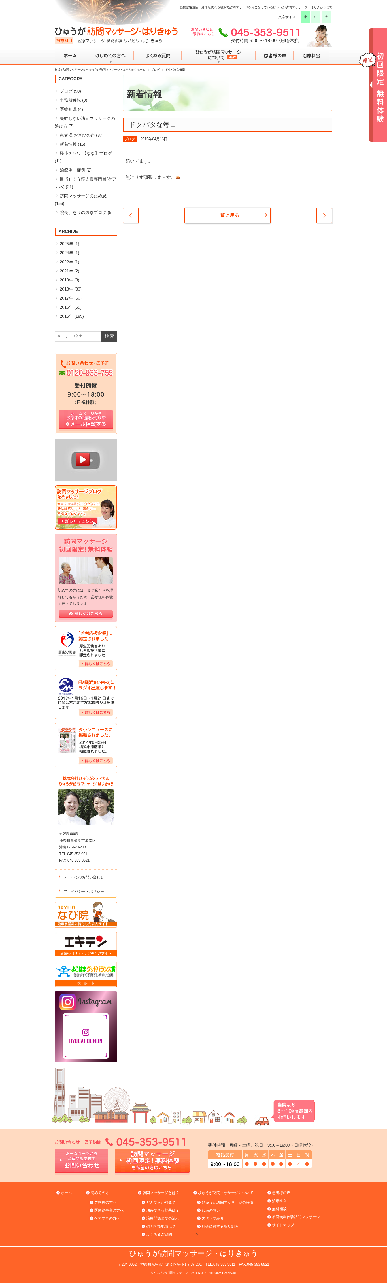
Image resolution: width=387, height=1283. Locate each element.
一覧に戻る (227, 215)
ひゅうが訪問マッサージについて (218, 56)
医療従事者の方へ (109, 1210)
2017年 (66, 298)
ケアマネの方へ (107, 1218)
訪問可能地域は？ (161, 1226)
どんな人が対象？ (161, 1202)
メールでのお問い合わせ (83, 877)
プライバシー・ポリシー (83, 891)
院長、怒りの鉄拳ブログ (83, 212)
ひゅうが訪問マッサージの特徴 (227, 1202)
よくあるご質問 (159, 1234)
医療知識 (68, 109)
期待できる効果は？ (162, 1210)
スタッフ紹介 (213, 1218)
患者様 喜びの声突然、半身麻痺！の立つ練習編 (131, 215)
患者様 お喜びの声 (77, 135)
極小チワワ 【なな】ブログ (86, 153)
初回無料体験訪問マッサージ (296, 1217)
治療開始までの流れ (162, 1218)
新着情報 (68, 144)
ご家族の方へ (105, 1202)
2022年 (66, 261)
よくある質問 (157, 56)
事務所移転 (70, 100)
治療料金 (311, 56)
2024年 (66, 252)
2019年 (66, 280)
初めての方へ (110, 56)
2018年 (66, 289)
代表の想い (211, 1210)
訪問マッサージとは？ (161, 1193)
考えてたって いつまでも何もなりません (324, 215)
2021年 (66, 270)
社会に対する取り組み (220, 1226)
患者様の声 (274, 56)
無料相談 (279, 1209)
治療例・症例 (72, 170)
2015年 (66, 316)
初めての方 (100, 1193)
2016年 (66, 307)
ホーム (71, 56)
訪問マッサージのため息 (83, 195)
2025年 (66, 243)
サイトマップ (283, 1225)
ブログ (129, 139)
